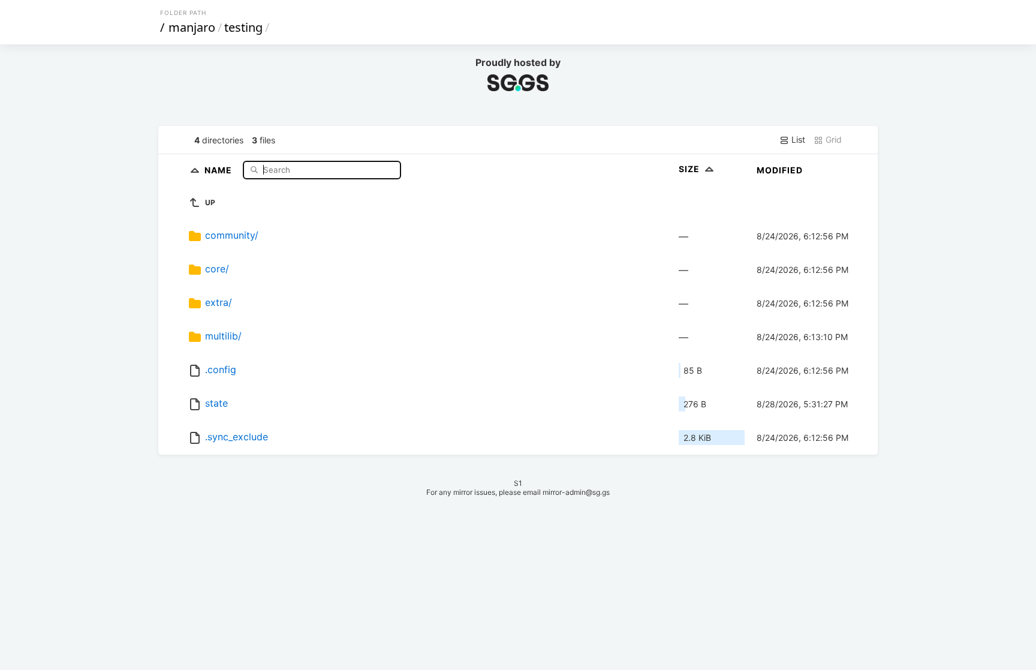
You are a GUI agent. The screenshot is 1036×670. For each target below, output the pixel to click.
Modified (780, 170)
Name (219, 169)
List (797, 139)
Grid (832, 139)
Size (690, 169)
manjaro (191, 27)
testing (243, 27)
